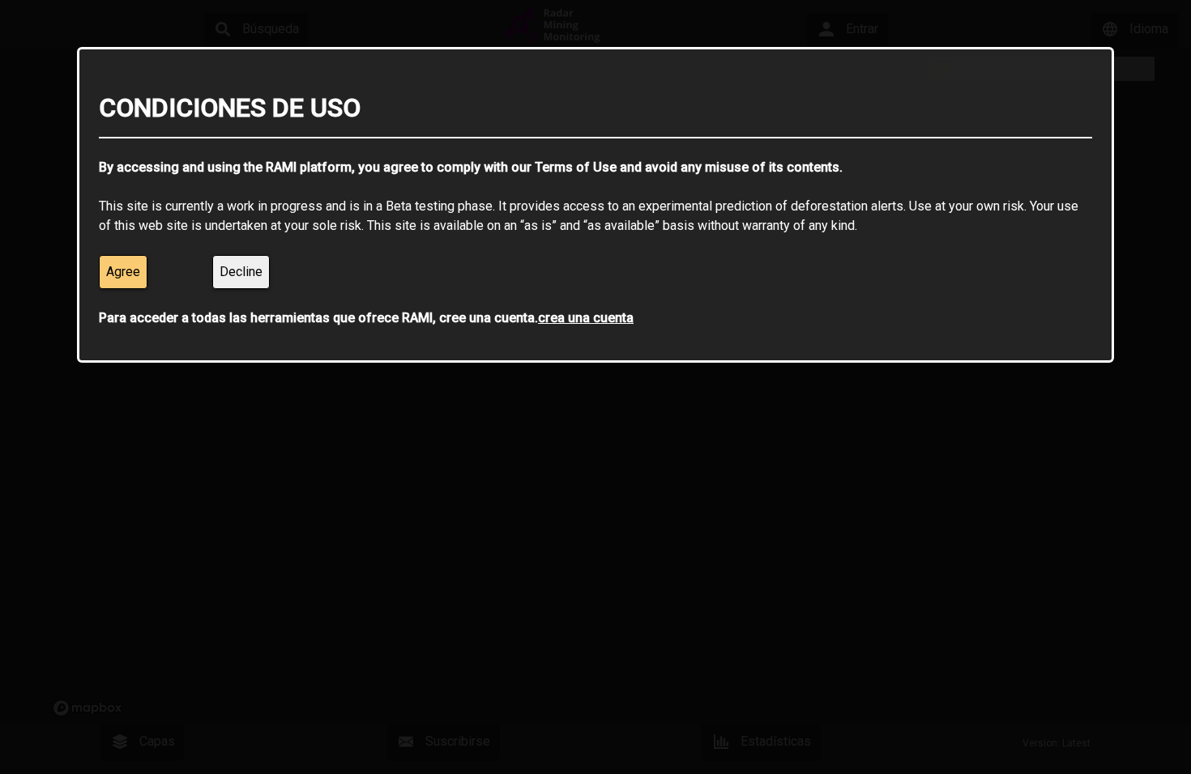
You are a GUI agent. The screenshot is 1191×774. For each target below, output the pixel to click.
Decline (241, 271)
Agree (123, 271)
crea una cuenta (586, 317)
